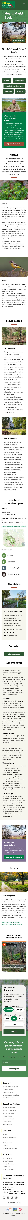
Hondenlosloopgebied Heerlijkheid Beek (14, 526)
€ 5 (14, 1018)
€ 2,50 (7, 1018)
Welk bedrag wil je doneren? (12, 1015)
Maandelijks (8, 1010)
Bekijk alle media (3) (19, 40)
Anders (14, 1024)
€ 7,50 (21, 1018)
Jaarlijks (19, 1010)
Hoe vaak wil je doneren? (11, 1006)
